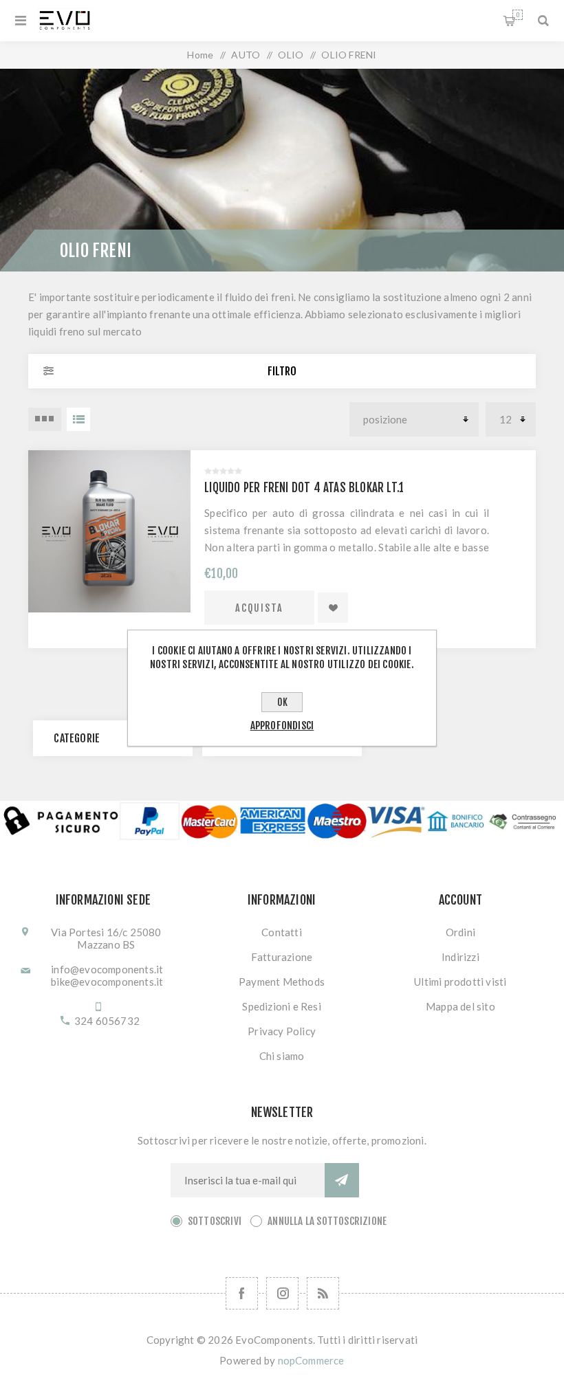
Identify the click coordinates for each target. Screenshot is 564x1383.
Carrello (517, 15)
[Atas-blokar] (109, 531)
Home (200, 54)
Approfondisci (282, 725)
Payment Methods (282, 981)
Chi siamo (282, 1056)
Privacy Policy (282, 1031)
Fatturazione (281, 957)
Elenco (78, 419)
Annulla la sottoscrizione (327, 1221)
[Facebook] (242, 1293)
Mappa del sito (460, 1006)
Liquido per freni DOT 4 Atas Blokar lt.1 (304, 487)
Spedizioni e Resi (281, 1006)
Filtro (282, 371)
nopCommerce (311, 1360)
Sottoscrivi (214, 1221)
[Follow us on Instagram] (282, 1293)
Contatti (281, 932)
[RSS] (323, 1293)
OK (282, 702)
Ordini (460, 932)
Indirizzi (460, 957)
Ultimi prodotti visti (460, 981)
